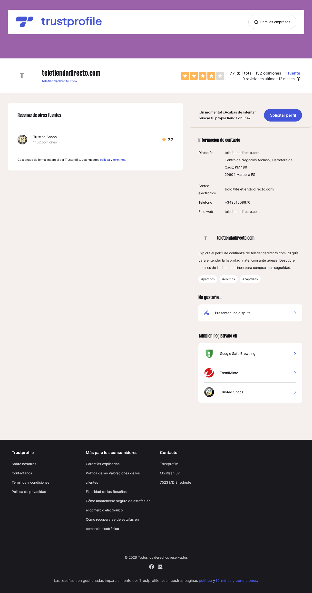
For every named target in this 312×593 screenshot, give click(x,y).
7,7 (235, 73)
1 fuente (292, 73)
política (105, 159)
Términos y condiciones (30, 482)
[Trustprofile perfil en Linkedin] (160, 566)
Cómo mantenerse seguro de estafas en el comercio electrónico (118, 505)
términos (119, 159)
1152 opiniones (45, 142)
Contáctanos (22, 473)
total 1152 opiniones (262, 73)
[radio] (185, 76)
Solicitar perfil (283, 115)
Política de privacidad (29, 491)
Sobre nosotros (24, 464)
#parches (207, 279)
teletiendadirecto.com (59, 81)
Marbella (243, 174)
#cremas (228, 279)
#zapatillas (250, 279)
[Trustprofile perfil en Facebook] (151, 566)
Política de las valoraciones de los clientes (113, 477)
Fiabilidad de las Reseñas (106, 491)
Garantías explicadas (103, 464)
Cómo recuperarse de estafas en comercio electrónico (112, 524)
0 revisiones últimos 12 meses (269, 78)
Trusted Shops (45, 137)
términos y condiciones (236, 580)
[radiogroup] (202, 76)
